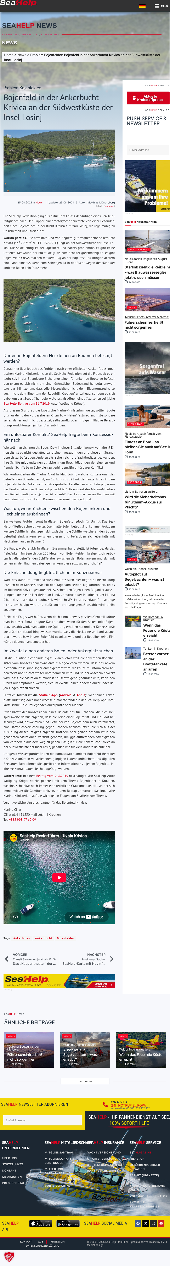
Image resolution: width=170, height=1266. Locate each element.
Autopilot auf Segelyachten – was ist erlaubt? (82, 1052)
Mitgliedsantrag (59, 1152)
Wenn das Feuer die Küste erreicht (140, 1055)
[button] (9, 1257)
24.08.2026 (134, 282)
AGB (40, 1241)
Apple (81, 695)
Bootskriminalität (102, 1171)
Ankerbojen (10, 34)
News (9, 42)
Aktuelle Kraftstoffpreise (145, 1204)
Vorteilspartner (59, 1185)
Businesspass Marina (62, 1179)
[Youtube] (161, 1223)
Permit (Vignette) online (144, 1177)
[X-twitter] (145, 1223)
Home (8, 55)
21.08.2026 (134, 332)
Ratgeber (134, 482)
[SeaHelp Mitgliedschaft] (59, 987)
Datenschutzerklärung (42, 1246)
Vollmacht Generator (148, 1196)
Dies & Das (135, 424)
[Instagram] (153, 1223)
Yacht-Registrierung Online (147, 1187)
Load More (85, 1081)
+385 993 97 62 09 (22, 819)
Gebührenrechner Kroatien (145, 1167)
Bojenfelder (50, 34)
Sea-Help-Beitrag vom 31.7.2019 (27, 403)
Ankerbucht (30, 34)
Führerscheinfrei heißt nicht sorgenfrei (25, 1053)
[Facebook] (138, 1223)
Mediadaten (12, 1176)
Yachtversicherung (104, 1152)
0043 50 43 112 (119, 1101)
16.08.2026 (134, 512)
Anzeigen (109, 206)
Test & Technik (138, 249)
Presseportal (13, 1183)
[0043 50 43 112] (105, 1104)
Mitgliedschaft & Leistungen (59, 1160)
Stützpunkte (13, 1164)
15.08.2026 (134, 589)
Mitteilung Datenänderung (58, 1171)
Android (66, 695)
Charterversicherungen (106, 1158)
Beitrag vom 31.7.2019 (52, 776)
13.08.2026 (153, 674)
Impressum (57, 1241)
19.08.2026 (134, 457)
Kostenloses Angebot (105, 1165)
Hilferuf (137, 1158)
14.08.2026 (153, 640)
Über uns (9, 1158)
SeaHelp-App (48, 695)
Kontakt (9, 1170)
